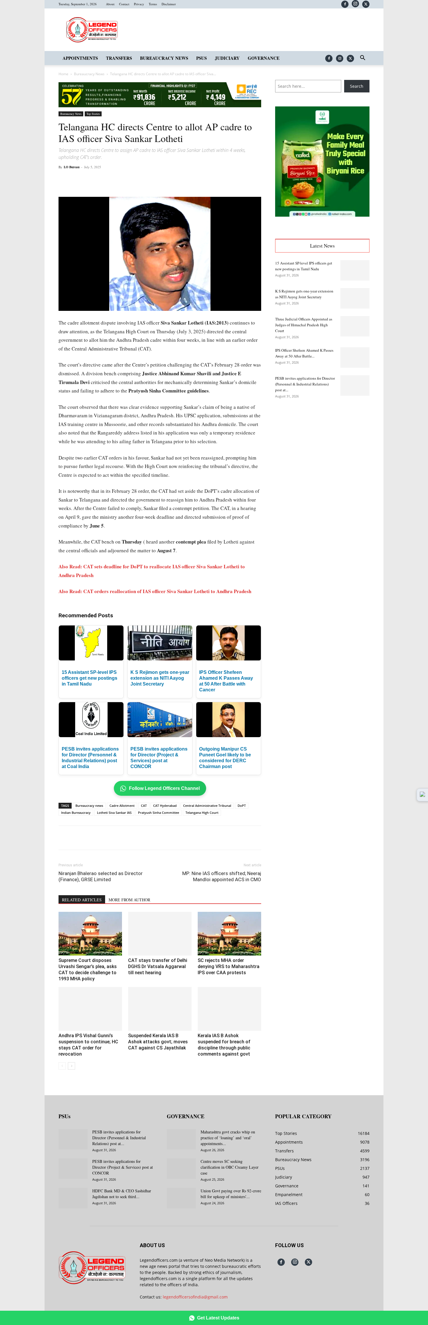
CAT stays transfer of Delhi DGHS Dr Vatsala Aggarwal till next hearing (157, 966)
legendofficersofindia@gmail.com (195, 1297)
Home (63, 73)
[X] (365, 4)
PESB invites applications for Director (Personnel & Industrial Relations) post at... (305, 384)
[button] (362, 58)
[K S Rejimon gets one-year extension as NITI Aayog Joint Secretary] (354, 298)
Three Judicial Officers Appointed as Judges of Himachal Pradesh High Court (303, 324)
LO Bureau (71, 167)
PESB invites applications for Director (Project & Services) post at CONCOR (122, 1167)
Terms (153, 4)
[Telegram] (165, 180)
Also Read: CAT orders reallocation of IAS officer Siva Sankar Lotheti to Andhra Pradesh (155, 591)
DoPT (242, 805)
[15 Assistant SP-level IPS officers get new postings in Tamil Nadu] (354, 270)
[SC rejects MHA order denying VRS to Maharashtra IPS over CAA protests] (229, 934)
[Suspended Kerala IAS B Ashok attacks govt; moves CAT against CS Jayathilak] (160, 1009)
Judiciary (227, 58)
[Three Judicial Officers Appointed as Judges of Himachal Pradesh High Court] (354, 326)
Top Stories (93, 114)
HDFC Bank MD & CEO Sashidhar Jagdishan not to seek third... (121, 1193)
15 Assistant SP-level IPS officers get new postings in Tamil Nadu (89, 678)
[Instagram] (355, 3)
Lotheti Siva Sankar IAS (114, 812)
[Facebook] (345, 4)
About (110, 4)
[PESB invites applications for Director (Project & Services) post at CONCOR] (73, 1169)
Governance (264, 58)
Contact (124, 4)
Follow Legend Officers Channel (164, 788)
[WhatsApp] (125, 180)
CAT (144, 805)
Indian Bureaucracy (76, 812)
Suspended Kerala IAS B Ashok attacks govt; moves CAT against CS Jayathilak (158, 1042)
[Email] (152, 180)
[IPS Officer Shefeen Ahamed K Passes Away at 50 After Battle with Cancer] (354, 357)
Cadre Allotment (122, 805)
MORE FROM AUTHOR (129, 899)
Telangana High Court (201, 812)
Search (356, 86)
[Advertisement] (322, 449)
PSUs (201, 58)
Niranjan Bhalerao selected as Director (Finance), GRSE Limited (101, 876)
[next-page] (71, 1066)
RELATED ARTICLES (82, 899)
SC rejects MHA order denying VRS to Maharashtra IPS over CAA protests (228, 966)
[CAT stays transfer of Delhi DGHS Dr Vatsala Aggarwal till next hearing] (160, 934)
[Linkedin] (139, 180)
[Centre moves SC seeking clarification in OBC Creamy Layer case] (181, 1169)
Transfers (119, 58)
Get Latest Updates (218, 1317)
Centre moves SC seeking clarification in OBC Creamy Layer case (230, 1167)
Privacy (139, 4)
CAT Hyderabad (165, 805)
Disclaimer (169, 4)
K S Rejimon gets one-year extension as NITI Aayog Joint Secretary (159, 678)
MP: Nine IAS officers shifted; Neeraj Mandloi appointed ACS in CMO (221, 876)
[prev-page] (62, 1066)
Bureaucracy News (164, 58)
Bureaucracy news (89, 805)
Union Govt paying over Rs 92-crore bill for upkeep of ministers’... (231, 1193)
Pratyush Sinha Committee (158, 812)
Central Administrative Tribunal (207, 805)
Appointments (80, 58)
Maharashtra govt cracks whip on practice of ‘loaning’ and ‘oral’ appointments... (228, 1137)
